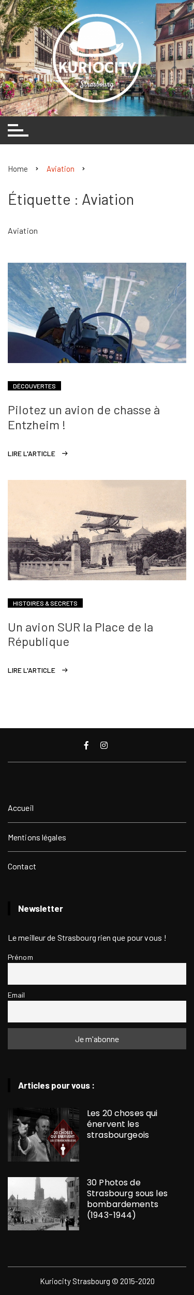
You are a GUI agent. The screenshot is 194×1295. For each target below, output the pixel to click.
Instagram (105, 745)
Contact (22, 866)
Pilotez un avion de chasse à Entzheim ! (84, 417)
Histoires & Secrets (45, 603)
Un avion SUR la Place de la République (80, 634)
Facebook (87, 745)
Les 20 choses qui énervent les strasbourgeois (122, 1124)
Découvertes (34, 385)
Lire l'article (31, 453)
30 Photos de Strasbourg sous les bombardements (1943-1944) (127, 1199)
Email (16, 994)
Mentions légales (37, 837)
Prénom (20, 957)
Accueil (21, 807)
